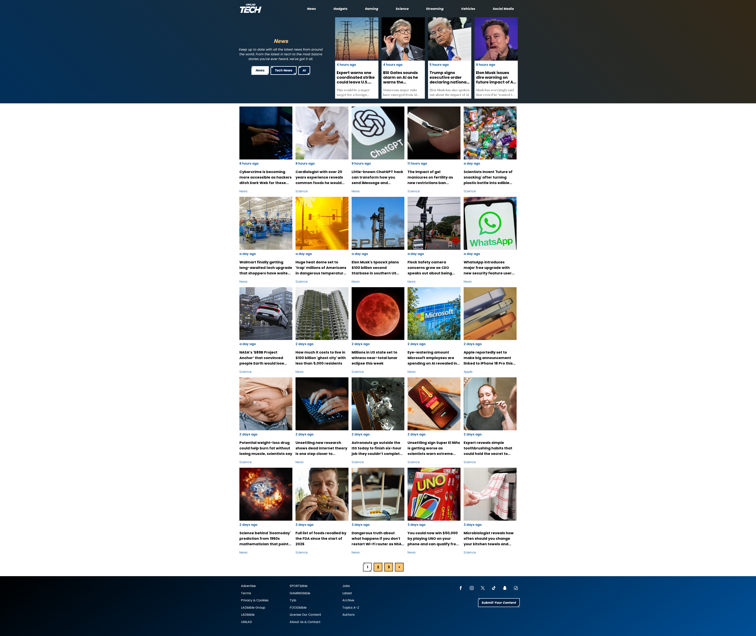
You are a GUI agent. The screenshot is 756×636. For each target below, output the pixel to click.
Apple (468, 371)
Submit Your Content (499, 602)
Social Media (503, 8)
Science (402, 8)
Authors (348, 614)
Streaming (435, 8)
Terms (246, 593)
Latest (347, 593)
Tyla (293, 600)
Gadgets (340, 8)
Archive (348, 600)
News (311, 8)
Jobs (346, 586)
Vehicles (468, 8)
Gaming (371, 8)
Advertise (248, 586)
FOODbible (298, 607)
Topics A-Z (350, 607)
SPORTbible (299, 586)
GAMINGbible (300, 593)
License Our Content (305, 614)
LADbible (248, 614)
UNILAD (246, 622)
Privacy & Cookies (255, 600)
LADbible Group (253, 607)
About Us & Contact (305, 622)
